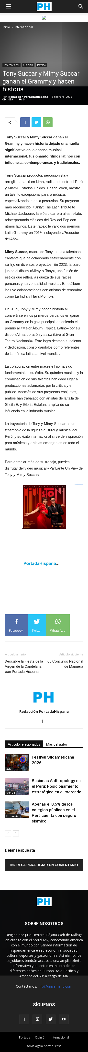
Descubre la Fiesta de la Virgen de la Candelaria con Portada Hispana (24, 666)
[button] (81, 6)
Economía (12, 816)
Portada (41, 65)
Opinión (28, 65)
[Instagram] (37, 1019)
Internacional (24, 27)
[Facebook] (44, 722)
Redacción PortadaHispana (28, 96)
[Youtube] (64, 1019)
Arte (8, 769)
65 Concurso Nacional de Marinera (65, 664)
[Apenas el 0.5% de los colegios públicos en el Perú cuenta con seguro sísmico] (17, 809)
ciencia (10, 792)
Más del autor (56, 744)
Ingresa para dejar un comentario (44, 865)
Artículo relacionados (24, 744)
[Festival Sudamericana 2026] (17, 762)
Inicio (6, 27)
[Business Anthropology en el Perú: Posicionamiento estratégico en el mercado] (17, 786)
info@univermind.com (55, 986)
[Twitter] (50, 1019)
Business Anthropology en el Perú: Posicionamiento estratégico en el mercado (56, 786)
